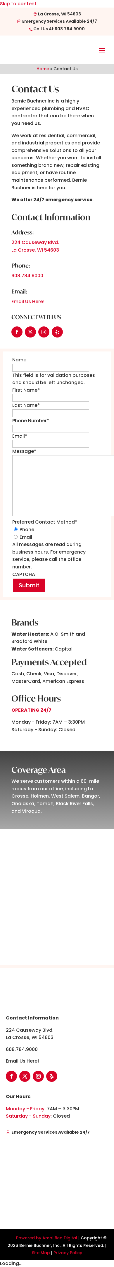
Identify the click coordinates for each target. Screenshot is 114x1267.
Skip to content (18, 3)
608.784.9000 (70, 29)
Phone (27, 529)
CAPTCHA (23, 574)
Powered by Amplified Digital (46, 1238)
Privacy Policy (67, 1253)
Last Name (26, 405)
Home (43, 69)
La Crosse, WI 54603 (59, 14)
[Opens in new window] (17, 331)
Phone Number (30, 420)
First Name (26, 390)
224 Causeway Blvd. (35, 242)
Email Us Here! (27, 301)
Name (19, 359)
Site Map (41, 1253)
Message (24, 451)
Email (19, 436)
